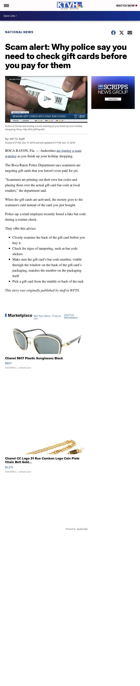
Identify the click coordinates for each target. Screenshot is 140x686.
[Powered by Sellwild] (82, 529)
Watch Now (125, 5)
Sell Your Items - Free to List (47, 317)
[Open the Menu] (6, 5)
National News (19, 32)
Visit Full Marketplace (71, 316)
